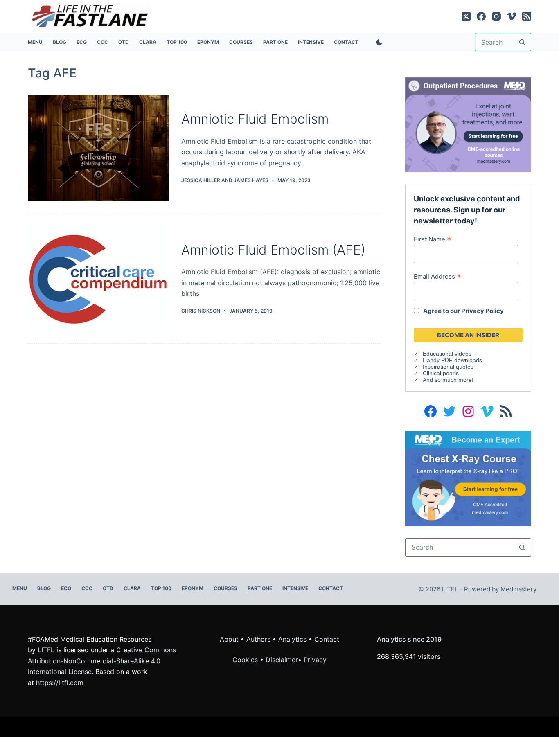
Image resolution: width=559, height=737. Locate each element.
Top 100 (177, 42)
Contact (346, 42)
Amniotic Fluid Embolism (255, 119)
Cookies (246, 660)
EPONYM (208, 42)
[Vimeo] (511, 16)
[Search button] (522, 42)
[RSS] (526, 16)
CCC (102, 42)
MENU (35, 42)
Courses (241, 42)
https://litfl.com (59, 682)
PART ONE (275, 42)
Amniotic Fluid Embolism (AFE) (273, 250)
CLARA (147, 42)
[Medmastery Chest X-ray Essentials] (468, 477)
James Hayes (251, 180)
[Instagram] (496, 16)
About (229, 639)
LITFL (46, 650)
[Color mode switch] (377, 42)
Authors (258, 639)
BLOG (59, 42)
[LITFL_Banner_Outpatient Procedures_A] (468, 124)
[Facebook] (481, 16)
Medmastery (518, 589)
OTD (123, 42)
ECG (82, 42)
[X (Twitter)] (466, 16)
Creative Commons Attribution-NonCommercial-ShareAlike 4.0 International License (102, 661)
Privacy (315, 660)
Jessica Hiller (200, 180)
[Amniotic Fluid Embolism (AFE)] (98, 278)
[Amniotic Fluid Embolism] (98, 148)
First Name (432, 238)
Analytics (292, 639)
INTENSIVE (311, 42)
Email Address (437, 276)
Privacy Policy (482, 311)
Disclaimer (282, 660)
